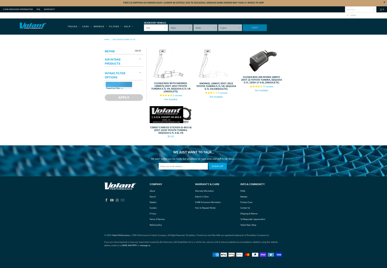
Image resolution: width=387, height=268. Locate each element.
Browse (99, 26)
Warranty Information (204, 190)
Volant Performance (120, 235)
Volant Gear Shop (248, 224)
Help (127, 26)
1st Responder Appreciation (252, 219)
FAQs (242, 190)
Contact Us (245, 207)
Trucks (73, 26)
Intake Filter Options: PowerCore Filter (118, 93)
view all (138, 50)
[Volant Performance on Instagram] (117, 200)
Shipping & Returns (249, 213)
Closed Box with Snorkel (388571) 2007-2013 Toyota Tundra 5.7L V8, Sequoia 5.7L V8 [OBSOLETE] (171, 64)
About (152, 190)
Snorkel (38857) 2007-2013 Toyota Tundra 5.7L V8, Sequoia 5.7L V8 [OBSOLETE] (216, 64)
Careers (153, 207)
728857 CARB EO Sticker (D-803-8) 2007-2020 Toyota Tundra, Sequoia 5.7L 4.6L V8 (171, 114)
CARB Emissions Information (18, 9)
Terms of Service (157, 219)
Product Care (246, 202)
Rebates (243, 196)
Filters (114, 26)
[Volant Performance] (32, 26)
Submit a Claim (202, 196)
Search (153, 196)
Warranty (49, 9)
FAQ (38, 9)
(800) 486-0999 (129, 245)
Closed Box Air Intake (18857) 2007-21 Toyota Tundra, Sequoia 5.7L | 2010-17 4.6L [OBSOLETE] (261, 61)
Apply (124, 97)
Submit (255, 27)
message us (145, 245)
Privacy (153, 213)
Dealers (153, 202)
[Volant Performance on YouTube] (112, 200)
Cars (85, 26)
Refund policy (156, 224)
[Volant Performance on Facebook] (106, 200)
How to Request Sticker (205, 207)
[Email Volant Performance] (122, 200)
